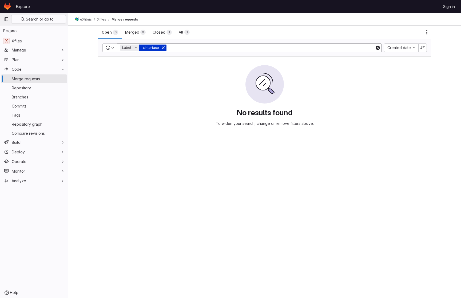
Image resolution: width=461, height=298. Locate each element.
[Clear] (378, 48)
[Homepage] (7, 6)
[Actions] (427, 32)
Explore (23, 6)
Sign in (449, 6)
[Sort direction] (422, 47)
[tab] (110, 32)
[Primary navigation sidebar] (6, 19)
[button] (144, 47)
